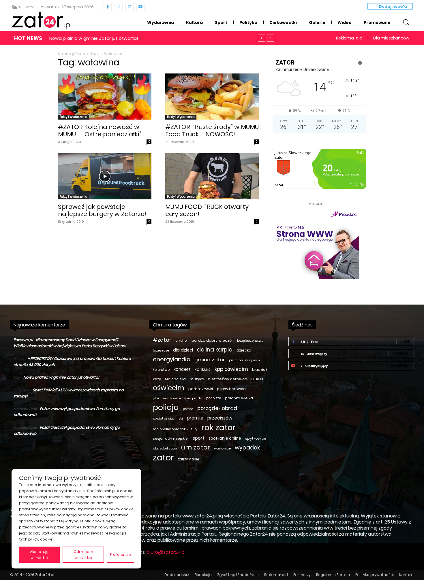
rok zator (218, 427)
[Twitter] (129, 7)
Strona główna (71, 53)
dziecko (244, 350)
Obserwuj (401, 353)
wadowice (222, 448)
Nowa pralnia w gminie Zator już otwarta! (61, 377)
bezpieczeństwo (250, 340)
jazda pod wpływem (244, 360)
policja (166, 407)
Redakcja (203, 574)
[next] (270, 38)
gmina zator (209, 360)
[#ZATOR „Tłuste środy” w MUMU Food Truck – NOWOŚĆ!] (212, 96)
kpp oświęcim (231, 369)
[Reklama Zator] (316, 243)
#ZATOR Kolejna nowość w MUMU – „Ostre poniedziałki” (99, 130)
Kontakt (406, 574)
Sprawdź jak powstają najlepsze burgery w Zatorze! (102, 210)
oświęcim (168, 388)
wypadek (247, 448)
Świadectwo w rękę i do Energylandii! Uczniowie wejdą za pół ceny (125, 38)
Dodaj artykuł (176, 574)
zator (163, 457)
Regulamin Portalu (333, 574)
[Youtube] (140, 7)
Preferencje (120, 554)
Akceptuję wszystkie (39, 554)
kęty (157, 379)
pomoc (188, 409)
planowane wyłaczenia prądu (177, 398)
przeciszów (219, 418)
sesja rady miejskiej (171, 438)
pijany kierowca (231, 388)
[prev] (261, 38)
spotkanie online (225, 438)
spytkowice (255, 438)
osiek (257, 379)
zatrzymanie (188, 459)
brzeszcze (161, 350)
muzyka (197, 379)
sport (199, 438)
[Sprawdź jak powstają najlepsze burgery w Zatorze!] (104, 176)
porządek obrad (217, 408)
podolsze (213, 398)
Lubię (405, 341)
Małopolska (175, 379)
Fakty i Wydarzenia (73, 117)
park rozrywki (200, 389)
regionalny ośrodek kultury (175, 429)
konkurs (203, 369)
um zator (195, 447)
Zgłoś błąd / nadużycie (238, 574)
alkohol (181, 340)
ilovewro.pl (23, 340)
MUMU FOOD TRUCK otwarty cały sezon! (207, 210)
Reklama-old (276, 574)
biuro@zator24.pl (166, 552)
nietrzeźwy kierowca (227, 379)
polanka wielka (239, 398)
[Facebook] (108, 7)
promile (195, 418)
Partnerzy (302, 574)
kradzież (259, 369)
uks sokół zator (165, 448)
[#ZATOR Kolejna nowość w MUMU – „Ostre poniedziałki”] (104, 96)
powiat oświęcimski (168, 418)
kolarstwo (161, 369)
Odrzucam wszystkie (83, 554)
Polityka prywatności (374, 574)
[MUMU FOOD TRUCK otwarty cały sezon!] (212, 176)
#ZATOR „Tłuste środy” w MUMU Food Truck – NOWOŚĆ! (212, 130)
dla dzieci (183, 350)
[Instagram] (119, 7)
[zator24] (41, 21)
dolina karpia (214, 350)
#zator (162, 340)
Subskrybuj (400, 365)
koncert (182, 369)
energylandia (171, 359)
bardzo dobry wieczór (212, 340)
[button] (406, 22)
